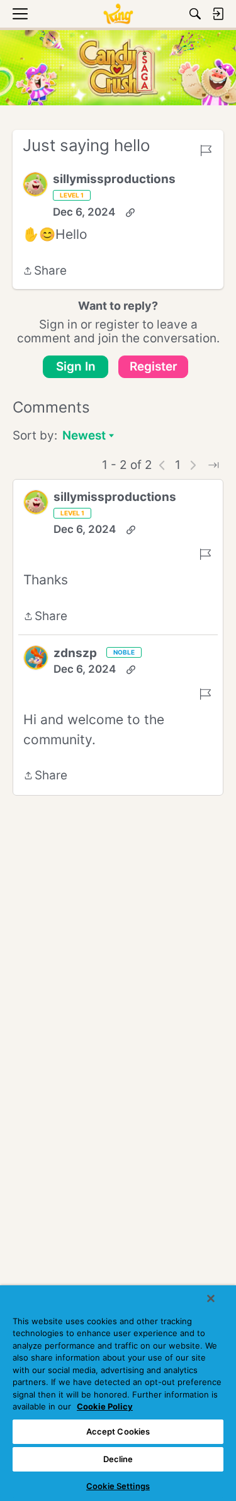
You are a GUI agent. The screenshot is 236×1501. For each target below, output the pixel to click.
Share (45, 271)
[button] (35, 184)
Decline (118, 1459)
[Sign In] (217, 14)
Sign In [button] (76, 366)
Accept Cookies (118, 1431)
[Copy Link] (130, 212)
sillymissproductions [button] (114, 179)
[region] (118, 1393)
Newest (84, 436)
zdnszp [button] (75, 653)
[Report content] (205, 150)
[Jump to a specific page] (213, 465)
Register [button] (153, 366)
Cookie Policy (105, 1406)
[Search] (195, 14)
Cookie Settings (118, 1486)
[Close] (211, 1298)
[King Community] (118, 14)
